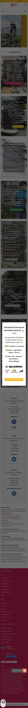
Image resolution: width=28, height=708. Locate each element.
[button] (25, 671)
